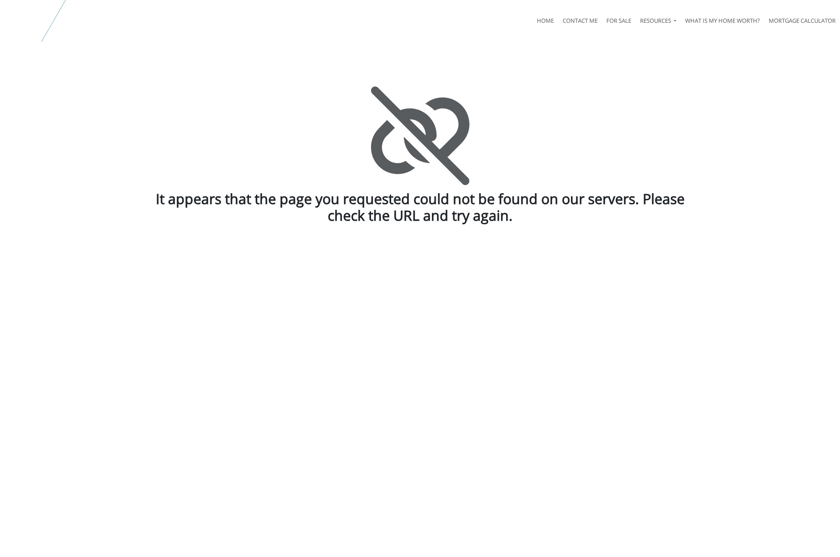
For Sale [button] (618, 21)
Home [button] (545, 21)
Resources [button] (656, 21)
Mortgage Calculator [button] (802, 21)
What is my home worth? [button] (722, 21)
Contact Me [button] (580, 21)
